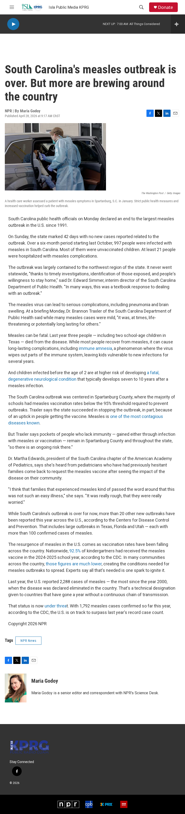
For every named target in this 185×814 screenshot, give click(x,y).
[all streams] (178, 24)
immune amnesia (95, 348)
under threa (55, 605)
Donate (165, 7)
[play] (13, 24)
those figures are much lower (74, 563)
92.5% (75, 550)
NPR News (28, 641)
